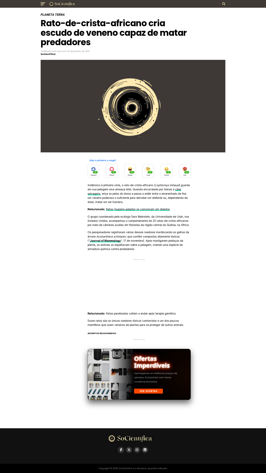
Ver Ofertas (148, 391)
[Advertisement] (139, 282)
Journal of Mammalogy (105, 240)
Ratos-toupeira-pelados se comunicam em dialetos (138, 209)
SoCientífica (48, 54)
